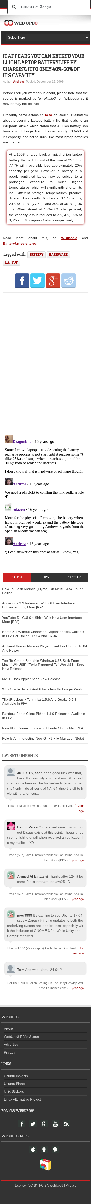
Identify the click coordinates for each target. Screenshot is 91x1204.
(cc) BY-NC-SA (38, 1185)
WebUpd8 (56, 1185)
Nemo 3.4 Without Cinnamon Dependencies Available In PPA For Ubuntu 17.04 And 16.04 (43, 634)
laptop (11, 262)
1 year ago (76, 860)
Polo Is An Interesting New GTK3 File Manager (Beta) (43, 738)
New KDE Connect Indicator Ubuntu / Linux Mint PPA (42, 728)
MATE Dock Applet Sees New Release (31, 679)
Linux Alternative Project (22, 1099)
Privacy (9, 1052)
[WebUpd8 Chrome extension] (46, 1169)
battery (36, 254)
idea (48, 115)
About (8, 1029)
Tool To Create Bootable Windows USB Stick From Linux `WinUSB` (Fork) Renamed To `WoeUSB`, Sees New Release (43, 665)
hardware (58, 254)
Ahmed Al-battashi (32, 876)
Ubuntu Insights (16, 1076)
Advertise (11, 1044)
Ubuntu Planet (15, 1084)
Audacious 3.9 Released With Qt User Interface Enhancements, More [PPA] (38, 605)
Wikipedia (69, 238)
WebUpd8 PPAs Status (21, 1037)
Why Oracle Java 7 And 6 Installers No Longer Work (42, 689)
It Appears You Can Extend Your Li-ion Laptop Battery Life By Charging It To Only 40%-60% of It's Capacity (43, 66)
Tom (20, 970)
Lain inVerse (27, 827)
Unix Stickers (14, 1091)
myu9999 (24, 915)
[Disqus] (45, 363)
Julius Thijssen (30, 773)
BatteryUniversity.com (21, 243)
